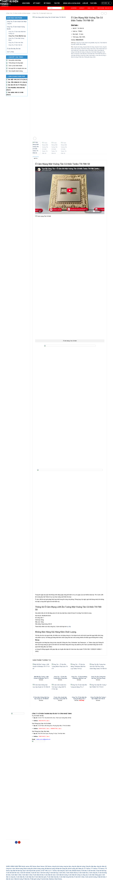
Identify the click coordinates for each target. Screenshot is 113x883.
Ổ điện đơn (81, 57)
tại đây (69, 626)
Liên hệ (85, 3)
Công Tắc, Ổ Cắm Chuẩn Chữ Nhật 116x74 (16, 22)
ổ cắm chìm (92, 48)
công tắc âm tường (77, 47)
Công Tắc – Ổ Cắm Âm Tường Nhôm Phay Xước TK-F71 (60, 678)
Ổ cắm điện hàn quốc (100, 53)
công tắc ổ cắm (98, 47)
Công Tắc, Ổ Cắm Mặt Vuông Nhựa (16, 39)
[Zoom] (34, 138)
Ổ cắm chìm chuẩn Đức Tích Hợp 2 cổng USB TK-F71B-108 (60, 699)
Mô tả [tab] (35, 158)
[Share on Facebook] (72, 60)
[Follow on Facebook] (16, 842)
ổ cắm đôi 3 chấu (84, 55)
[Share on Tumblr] (80, 60)
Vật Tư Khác (10, 52)
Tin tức (57, 3)
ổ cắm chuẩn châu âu (101, 48)
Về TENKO (47, 3)
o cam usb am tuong (100, 55)
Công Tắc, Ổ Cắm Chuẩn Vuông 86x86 (18, 13)
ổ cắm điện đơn (90, 53)
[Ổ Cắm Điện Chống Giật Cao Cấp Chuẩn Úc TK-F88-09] (41, 689)
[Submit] (63, 8)
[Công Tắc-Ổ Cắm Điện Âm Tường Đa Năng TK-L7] (79, 689)
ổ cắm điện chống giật (96, 52)
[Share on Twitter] (74, 60)
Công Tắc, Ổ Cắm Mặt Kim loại (42, 13)
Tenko (94, 57)
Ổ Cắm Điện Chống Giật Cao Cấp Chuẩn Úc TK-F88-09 (41, 698)
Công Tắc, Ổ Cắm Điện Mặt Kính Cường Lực (17, 32)
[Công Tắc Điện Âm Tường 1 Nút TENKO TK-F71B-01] (98, 689)
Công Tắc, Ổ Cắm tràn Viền (16, 42)
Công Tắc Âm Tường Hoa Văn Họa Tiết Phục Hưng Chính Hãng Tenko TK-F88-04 (98, 679)
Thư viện (93, 3)
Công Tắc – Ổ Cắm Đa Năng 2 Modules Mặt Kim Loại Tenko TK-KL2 (79, 678)
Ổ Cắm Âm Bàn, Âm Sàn (14, 48)
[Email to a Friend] (76, 60)
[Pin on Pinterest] (78, 60)
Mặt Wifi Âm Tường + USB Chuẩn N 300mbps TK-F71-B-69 (41, 678)
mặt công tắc (77, 48)
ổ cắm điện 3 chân (83, 50)
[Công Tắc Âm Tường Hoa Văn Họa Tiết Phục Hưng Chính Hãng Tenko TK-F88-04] (98, 669)
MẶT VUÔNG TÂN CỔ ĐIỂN (79, 44)
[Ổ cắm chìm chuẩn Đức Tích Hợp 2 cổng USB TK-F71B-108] (60, 689)
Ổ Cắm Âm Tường (85, 48)
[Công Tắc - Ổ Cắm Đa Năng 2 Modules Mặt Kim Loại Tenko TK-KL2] (79, 669)
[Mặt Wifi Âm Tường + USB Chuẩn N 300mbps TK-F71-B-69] (41, 669)
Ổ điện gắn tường (88, 57)
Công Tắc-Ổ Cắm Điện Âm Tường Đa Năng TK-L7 (79, 698)
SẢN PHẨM (26, 3)
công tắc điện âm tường (88, 47)
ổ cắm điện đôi (83, 53)
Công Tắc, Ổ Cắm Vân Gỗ (15, 45)
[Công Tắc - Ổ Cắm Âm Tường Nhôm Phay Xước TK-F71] (60, 669)
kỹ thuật (36, 3)
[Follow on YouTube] (19, 842)
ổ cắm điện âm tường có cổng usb (82, 52)
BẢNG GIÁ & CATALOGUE (71, 3)
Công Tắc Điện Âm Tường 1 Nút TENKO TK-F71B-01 (98, 698)
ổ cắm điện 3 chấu (92, 50)
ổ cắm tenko (92, 55)
